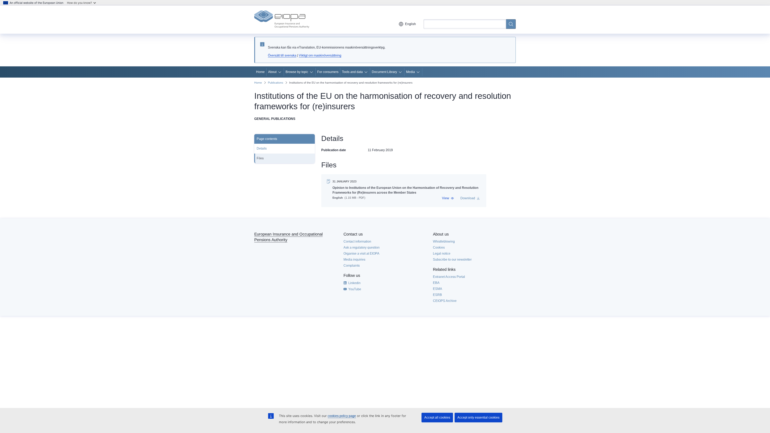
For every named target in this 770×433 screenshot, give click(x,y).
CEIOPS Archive (445, 300)
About (272, 72)
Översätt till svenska (282, 55)
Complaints (351, 265)
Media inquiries (354, 259)
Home (260, 72)
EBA (436, 282)
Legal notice (441, 253)
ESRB (437, 294)
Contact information (357, 241)
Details (262, 148)
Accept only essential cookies (478, 417)
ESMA (437, 288)
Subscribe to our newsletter (452, 259)
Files (260, 158)
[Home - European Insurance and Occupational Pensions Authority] (281, 19)
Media (410, 72)
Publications (275, 82)
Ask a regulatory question (361, 247)
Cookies (439, 247)
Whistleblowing (444, 241)
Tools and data (352, 72)
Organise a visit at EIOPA (361, 253)
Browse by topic (297, 72)
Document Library (384, 72)
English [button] (410, 24)
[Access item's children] (280, 72)
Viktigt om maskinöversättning (320, 55)
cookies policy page (342, 416)
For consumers (327, 72)
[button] (448, 198)
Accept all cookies (437, 417)
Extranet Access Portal (449, 276)
